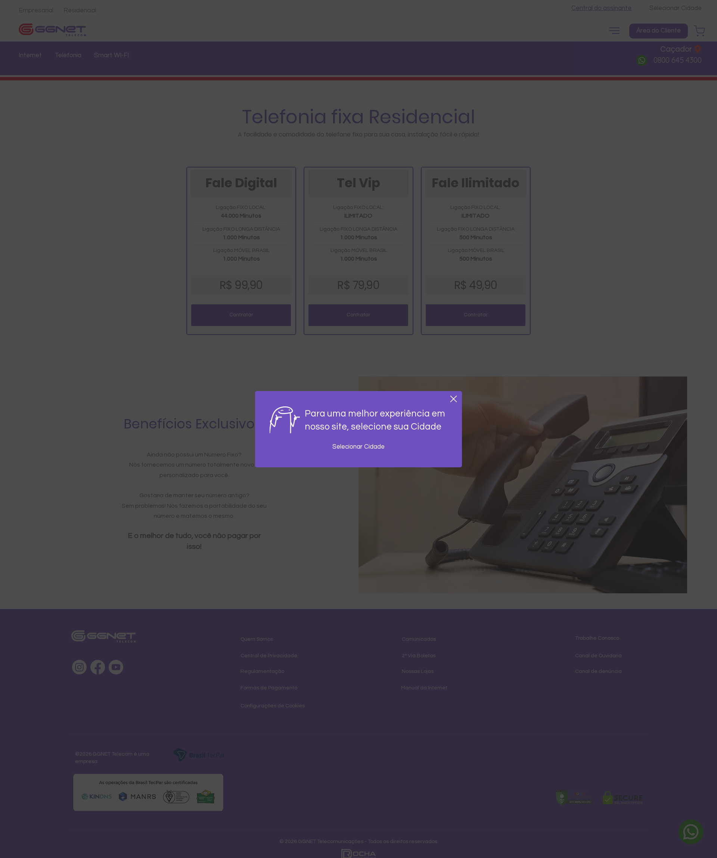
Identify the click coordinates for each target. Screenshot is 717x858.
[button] (453, 399)
